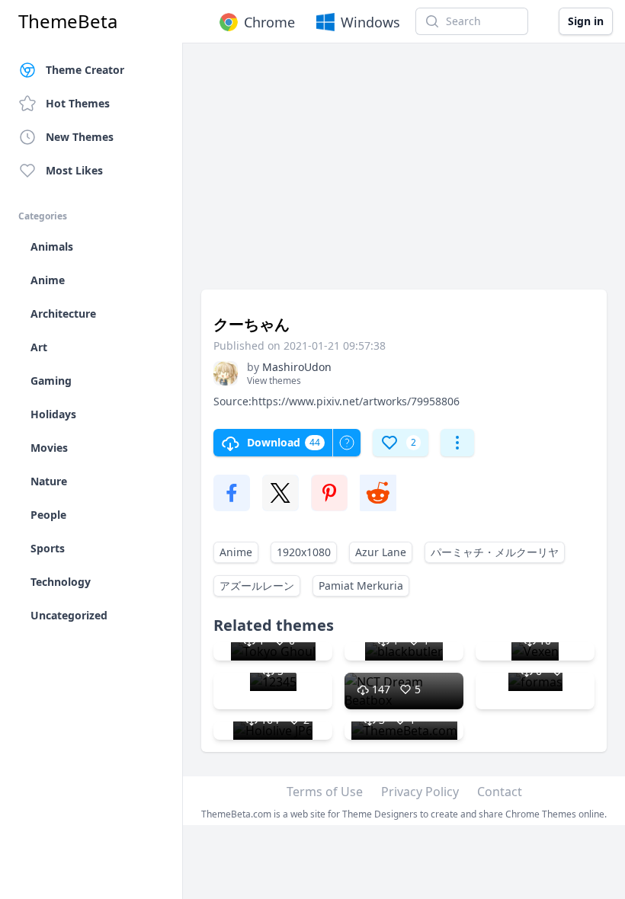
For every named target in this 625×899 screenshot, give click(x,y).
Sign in (586, 21)
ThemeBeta (67, 21)
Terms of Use (325, 791)
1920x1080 (304, 552)
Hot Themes (78, 103)
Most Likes (74, 170)
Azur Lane (380, 552)
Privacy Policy (420, 791)
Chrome (269, 22)
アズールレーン (257, 585)
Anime (236, 552)
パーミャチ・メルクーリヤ (495, 552)
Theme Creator (85, 69)
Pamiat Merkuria (361, 585)
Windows (370, 22)
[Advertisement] (404, 173)
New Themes (80, 137)
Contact (499, 791)
